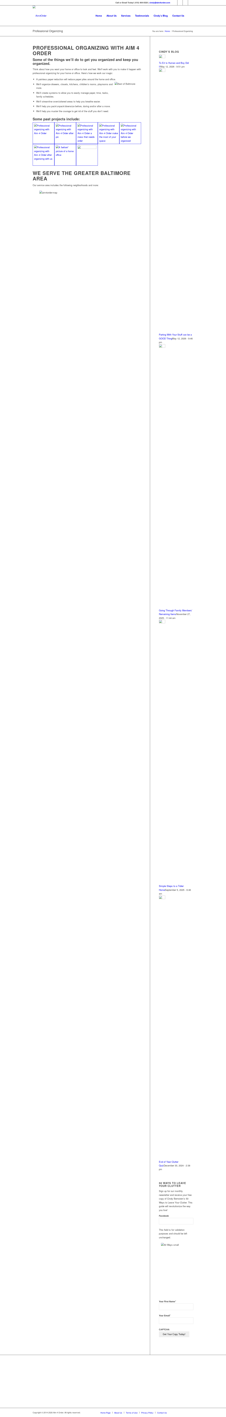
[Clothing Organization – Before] (43, 133)
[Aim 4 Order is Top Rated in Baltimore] (103, 1382)
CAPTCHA (164, 1329)
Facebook (164, 1215)
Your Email (165, 1315)
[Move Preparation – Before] (87, 133)
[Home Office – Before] (65, 155)
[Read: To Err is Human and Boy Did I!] (162, 57)
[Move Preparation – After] (109, 133)
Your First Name (167, 1301)
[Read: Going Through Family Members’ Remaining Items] (162, 346)
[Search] (189, 15)
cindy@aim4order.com (159, 2)
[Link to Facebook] (174, 2)
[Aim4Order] (39, 15)
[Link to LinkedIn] (185, 2)
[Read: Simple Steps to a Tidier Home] (162, 622)
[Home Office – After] (87, 155)
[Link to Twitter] (180, 2)
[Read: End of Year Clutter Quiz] (162, 898)
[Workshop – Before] (130, 133)
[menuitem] (98, 15)
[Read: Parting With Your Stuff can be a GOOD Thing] (162, 71)
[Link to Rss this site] (190, 2)
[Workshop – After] (43, 155)
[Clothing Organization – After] (65, 133)
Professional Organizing (48, 31)
